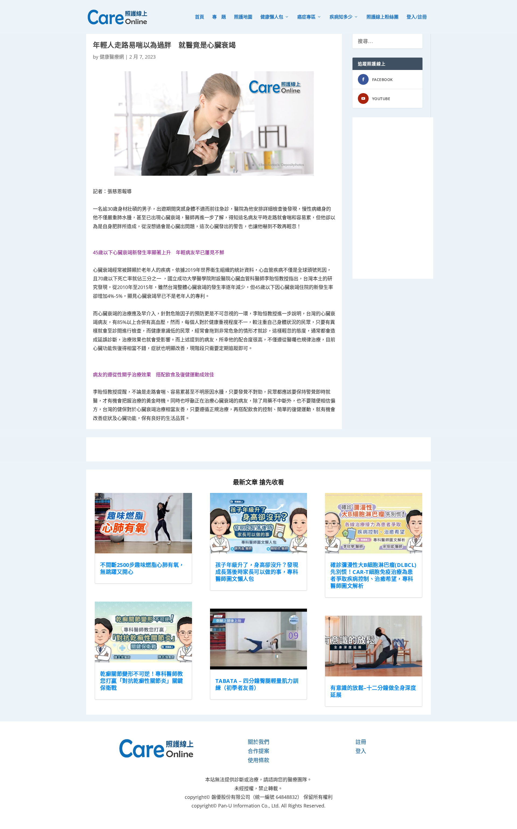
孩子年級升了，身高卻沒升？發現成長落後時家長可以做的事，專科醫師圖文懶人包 (256, 572)
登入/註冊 (417, 17)
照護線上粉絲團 (382, 17)
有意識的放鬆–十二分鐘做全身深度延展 (373, 691)
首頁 (199, 17)
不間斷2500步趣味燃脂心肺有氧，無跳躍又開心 (142, 568)
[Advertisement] (392, 198)
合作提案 (258, 751)
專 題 (219, 17)
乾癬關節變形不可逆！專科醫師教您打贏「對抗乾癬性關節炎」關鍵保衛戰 (141, 681)
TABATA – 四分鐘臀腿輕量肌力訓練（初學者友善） (257, 684)
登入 (360, 751)
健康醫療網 (112, 57)
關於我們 (258, 742)
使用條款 (258, 760)
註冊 (360, 742)
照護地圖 (243, 17)
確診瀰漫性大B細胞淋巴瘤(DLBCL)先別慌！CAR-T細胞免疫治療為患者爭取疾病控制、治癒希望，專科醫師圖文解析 (373, 575)
